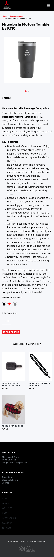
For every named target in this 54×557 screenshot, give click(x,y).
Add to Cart (12, 332)
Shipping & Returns (10, 480)
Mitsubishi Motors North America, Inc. (30, 541)
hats (4, 513)
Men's (5, 503)
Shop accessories (16, 16)
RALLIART (7, 523)
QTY (10, 313)
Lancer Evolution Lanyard (39, 384)
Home (5, 16)
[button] (25, 91)
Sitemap (5, 483)
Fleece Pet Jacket (12, 426)
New (4, 498)
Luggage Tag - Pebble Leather (11, 384)
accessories (9, 518)
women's (7, 508)
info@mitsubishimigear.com (14, 463)
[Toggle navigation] (48, 5)
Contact (6, 528)
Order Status (7, 477)
